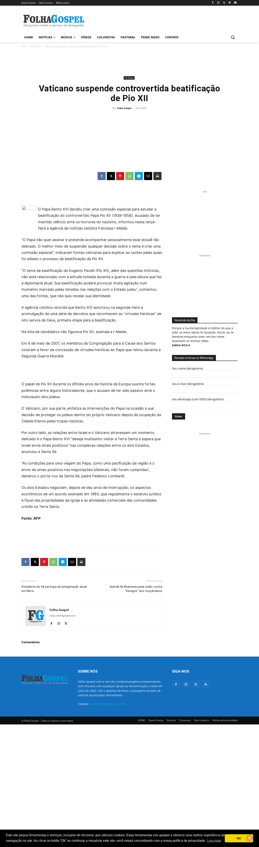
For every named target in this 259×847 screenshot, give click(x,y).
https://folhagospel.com (62, 615)
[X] (224, 3)
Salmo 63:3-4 (181, 345)
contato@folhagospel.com (107, 704)
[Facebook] (212, 3)
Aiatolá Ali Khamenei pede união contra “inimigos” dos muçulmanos (136, 589)
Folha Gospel (124, 108)
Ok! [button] (239, 838)
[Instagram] (218, 3)
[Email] (148, 176)
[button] (233, 37)
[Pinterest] (120, 176)
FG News (36, 46)
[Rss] (206, 684)
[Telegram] (139, 176)
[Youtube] (235, 3)
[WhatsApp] (129, 176)
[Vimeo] (229, 3)
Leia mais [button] (214, 840)
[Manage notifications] (249, 838)
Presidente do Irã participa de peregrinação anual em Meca (54, 589)
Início (24, 46)
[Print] (157, 176)
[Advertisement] (160, 20)
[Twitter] (196, 684)
